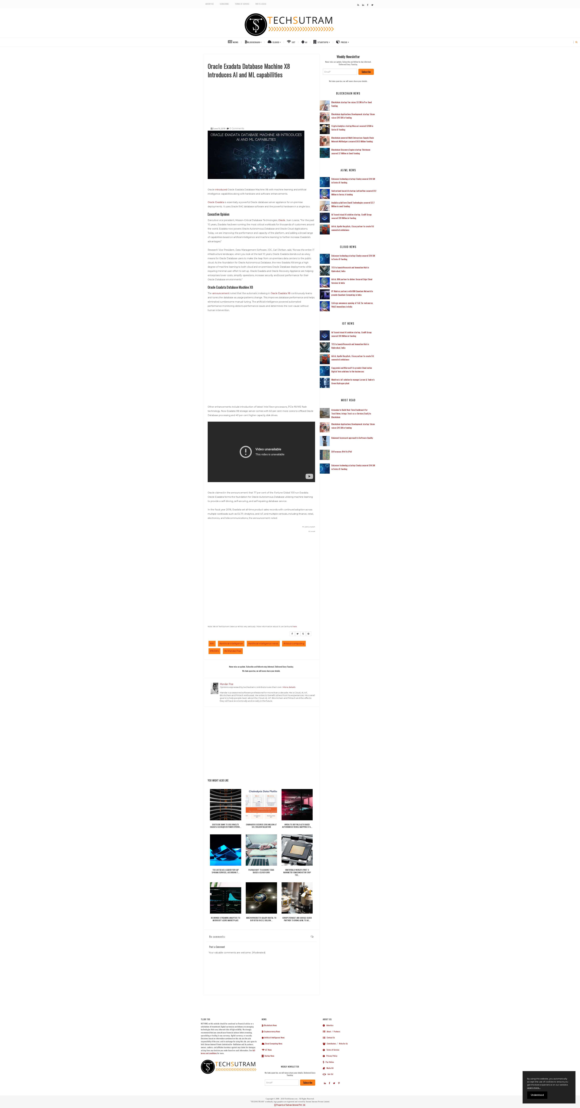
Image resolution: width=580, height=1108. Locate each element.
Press (343, 42)
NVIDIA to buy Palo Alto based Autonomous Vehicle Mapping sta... (297, 825)
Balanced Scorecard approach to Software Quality (352, 437)
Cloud (275, 42)
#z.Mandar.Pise (232, 651)
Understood (537, 1095)
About (328, 1031)
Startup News (269, 1055)
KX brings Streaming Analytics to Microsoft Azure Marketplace (225, 919)
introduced (221, 189)
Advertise (209, 4)
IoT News (268, 1049)
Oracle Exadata (216, 202)
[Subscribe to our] (358, 5)
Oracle (281, 220)
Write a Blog (260, 4)
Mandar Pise (226, 684)
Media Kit (329, 1068)
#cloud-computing (294, 643)
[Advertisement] (261, 101)
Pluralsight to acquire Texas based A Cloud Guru (261, 871)
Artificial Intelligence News (274, 1037)
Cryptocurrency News (272, 1031)
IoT (293, 42)
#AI (212, 643)
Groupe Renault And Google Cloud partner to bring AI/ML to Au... (297, 919)
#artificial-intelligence (231, 643)
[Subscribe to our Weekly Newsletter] (340, 72)
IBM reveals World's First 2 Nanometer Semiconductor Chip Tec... (297, 872)
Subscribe (224, 4)
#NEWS (214, 651)
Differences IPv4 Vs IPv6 (341, 451)
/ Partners (336, 1031)
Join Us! (329, 1074)
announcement (220, 293)
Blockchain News (270, 1025)
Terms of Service (242, 4)
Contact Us (330, 1037)
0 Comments (237, 128)
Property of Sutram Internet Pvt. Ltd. (291, 1104)
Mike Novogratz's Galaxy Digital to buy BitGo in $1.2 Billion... (261, 919)
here (295, 626)
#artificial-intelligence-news (263, 643)
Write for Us (343, 1043)
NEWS (235, 42)
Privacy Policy (331, 1055)
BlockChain (254, 42)
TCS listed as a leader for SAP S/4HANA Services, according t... (226, 871)
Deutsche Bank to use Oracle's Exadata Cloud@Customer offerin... (225, 825)
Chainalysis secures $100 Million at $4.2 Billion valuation (261, 825)
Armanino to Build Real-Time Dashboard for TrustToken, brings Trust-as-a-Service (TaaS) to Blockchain (351, 413)
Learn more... (533, 1088)
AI (306, 42)
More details (289, 687)
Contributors (330, 1043)
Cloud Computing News (273, 1043)
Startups (322, 42)
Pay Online (329, 1062)
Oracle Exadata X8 (281, 293)
